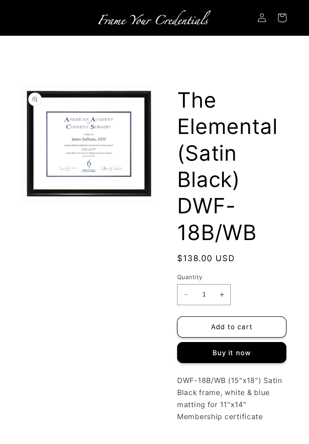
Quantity (190, 277)
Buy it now (232, 353)
